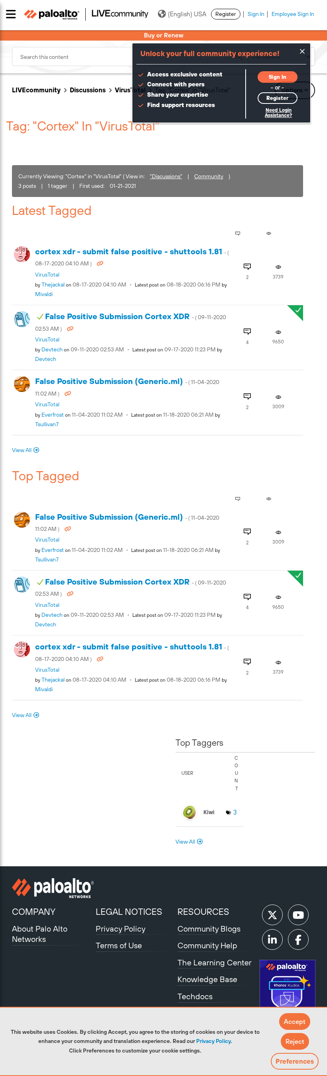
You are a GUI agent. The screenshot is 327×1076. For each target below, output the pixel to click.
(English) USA (187, 14)
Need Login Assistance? (278, 112)
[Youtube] (298, 914)
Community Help (207, 945)
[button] (294, 1021)
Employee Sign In (293, 14)
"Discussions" (166, 176)
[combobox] (130, 56)
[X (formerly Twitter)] (272, 914)
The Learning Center (214, 962)
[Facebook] (298, 939)
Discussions (88, 90)
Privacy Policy (213, 1041)
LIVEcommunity (36, 90)
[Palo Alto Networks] (53, 888)
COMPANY (33, 911)
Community (208, 176)
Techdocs (195, 996)
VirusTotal (130, 90)
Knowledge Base (207, 979)
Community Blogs (208, 928)
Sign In (256, 14)
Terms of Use (119, 945)
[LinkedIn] (272, 939)
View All (22, 450)
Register (225, 14)
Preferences (295, 1061)
